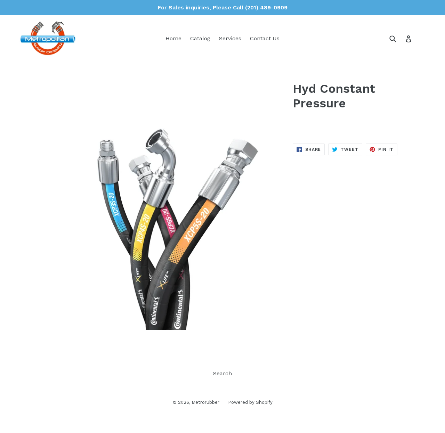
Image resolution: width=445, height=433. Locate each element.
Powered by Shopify (250, 402)
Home (173, 38)
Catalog (200, 38)
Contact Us (265, 38)
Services (230, 38)
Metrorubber (205, 402)
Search (222, 373)
